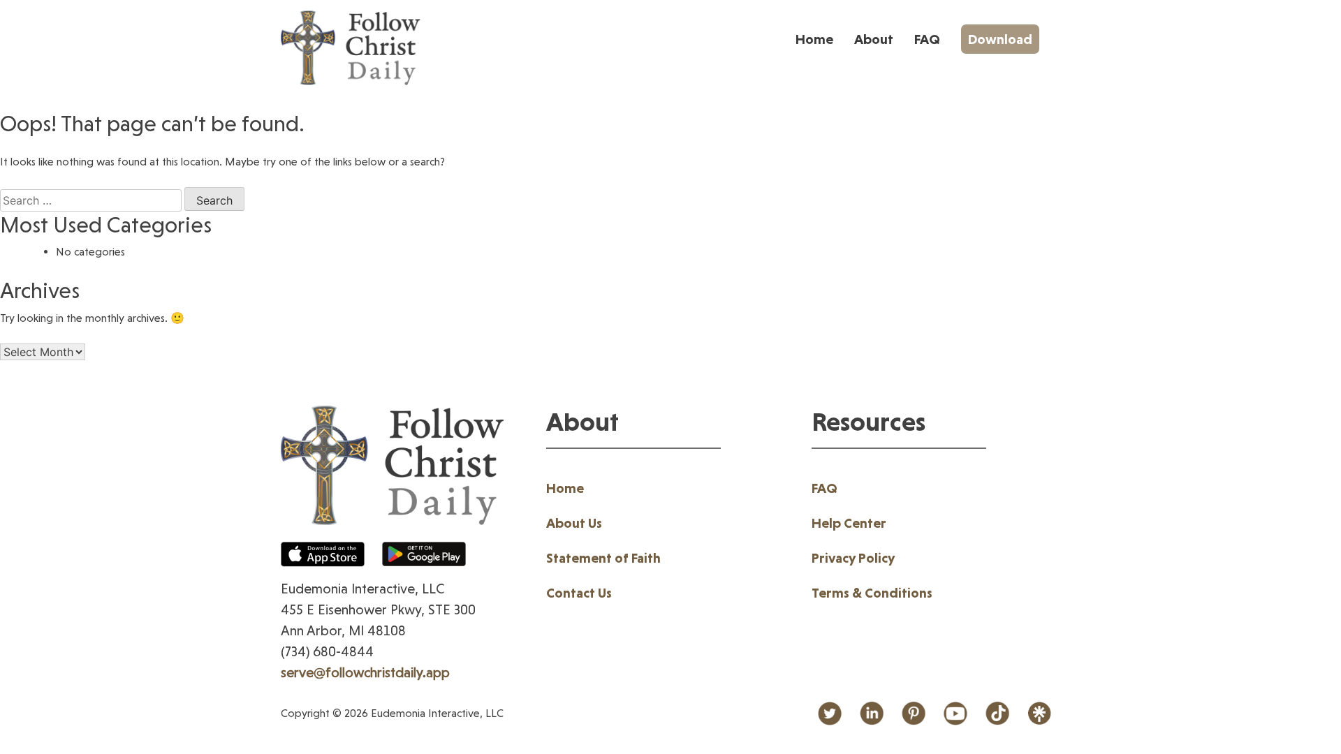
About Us (574, 523)
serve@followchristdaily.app (365, 672)
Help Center (849, 523)
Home (814, 39)
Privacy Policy (853, 558)
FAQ (927, 39)
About (873, 39)
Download (1000, 39)
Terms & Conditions (872, 592)
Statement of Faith (603, 558)
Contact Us (579, 592)
